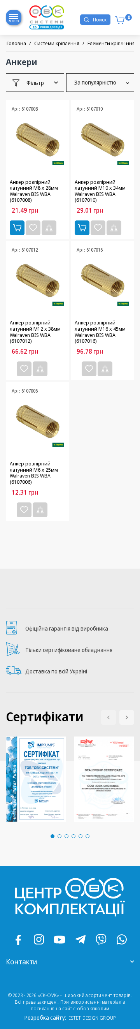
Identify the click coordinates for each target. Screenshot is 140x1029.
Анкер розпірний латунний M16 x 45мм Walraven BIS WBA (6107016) (100, 332)
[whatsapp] (122, 939)
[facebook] (18, 939)
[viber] (101, 939)
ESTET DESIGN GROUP (92, 1018)
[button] (126, 717)
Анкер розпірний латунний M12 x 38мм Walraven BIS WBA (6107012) (35, 332)
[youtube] (59, 939)
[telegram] (80, 939)
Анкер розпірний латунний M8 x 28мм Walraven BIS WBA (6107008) (34, 191)
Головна (16, 43)
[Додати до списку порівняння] (49, 227)
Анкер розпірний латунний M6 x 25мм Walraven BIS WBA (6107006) (34, 473)
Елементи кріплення (111, 43)
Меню (14, 21)
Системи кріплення (56, 43)
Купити (17, 227)
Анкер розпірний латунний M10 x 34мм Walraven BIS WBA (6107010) (100, 191)
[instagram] (39, 939)
